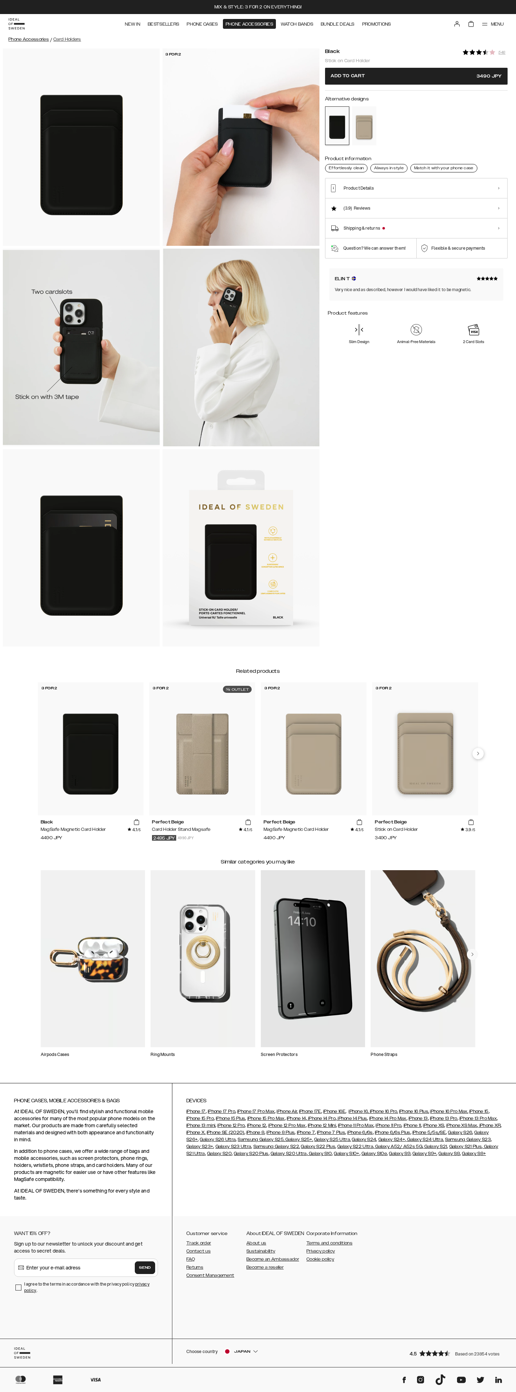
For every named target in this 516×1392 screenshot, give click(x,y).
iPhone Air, (287, 1111)
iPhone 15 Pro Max (266, 1118)
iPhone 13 (418, 1118)
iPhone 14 (296, 1118)
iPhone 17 (196, 1111)
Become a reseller (265, 1267)
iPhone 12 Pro (231, 1125)
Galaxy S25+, (298, 1139)
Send (145, 1267)
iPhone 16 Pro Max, (449, 1111)
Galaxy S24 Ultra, (425, 1139)
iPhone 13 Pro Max (478, 1118)
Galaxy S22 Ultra (355, 1146)
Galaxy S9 (399, 1153)
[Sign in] (457, 24)
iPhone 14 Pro (321, 1118)
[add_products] (136, 822)
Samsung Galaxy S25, (261, 1139)
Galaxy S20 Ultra (289, 1153)
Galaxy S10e (374, 1153)
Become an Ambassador (272, 1259)
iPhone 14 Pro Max (387, 1118)
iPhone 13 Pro (443, 1118)
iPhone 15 (479, 1111)
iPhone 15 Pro (200, 1118)
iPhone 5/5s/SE (429, 1132)
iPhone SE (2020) (225, 1132)
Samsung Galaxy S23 (468, 1139)
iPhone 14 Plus (352, 1118)
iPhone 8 (255, 1132)
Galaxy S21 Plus (465, 1146)
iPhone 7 (306, 1132)
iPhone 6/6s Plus (392, 1132)
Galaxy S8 (449, 1153)
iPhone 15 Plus (230, 1118)
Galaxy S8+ (474, 1153)
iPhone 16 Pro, (383, 1111)
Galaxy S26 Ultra (218, 1139)
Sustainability (260, 1251)
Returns (194, 1267)
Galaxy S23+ (199, 1146)
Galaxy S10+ (346, 1153)
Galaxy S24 (364, 1139)
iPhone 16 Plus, (414, 1111)
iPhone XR (489, 1125)
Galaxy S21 (435, 1146)
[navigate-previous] (478, 753)
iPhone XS (433, 1125)
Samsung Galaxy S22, (276, 1146)
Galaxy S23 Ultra (233, 1146)
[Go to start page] (16, 23)
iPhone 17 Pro (221, 1111)
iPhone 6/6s (359, 1132)
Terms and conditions (329, 1243)
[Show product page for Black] (337, 125)
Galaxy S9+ (424, 1153)
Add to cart (416, 76)
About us (256, 1243)
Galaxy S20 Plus (251, 1153)
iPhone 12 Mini (322, 1125)
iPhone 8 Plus (280, 1132)
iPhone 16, (359, 1111)
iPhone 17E (310, 1111)
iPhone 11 (412, 1125)
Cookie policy (320, 1259)
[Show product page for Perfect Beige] (364, 125)
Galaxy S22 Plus (318, 1146)
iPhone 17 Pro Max (255, 1111)
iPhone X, (196, 1132)
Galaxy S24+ (391, 1139)
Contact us (198, 1251)
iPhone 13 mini (200, 1125)
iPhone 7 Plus (331, 1132)
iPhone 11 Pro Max (355, 1125)
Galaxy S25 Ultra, (332, 1139)
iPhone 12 (256, 1125)
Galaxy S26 (460, 1132)
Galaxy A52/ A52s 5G (398, 1146)
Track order (198, 1243)
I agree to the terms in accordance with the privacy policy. (87, 1287)
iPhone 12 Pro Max (286, 1125)
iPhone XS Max (461, 1125)
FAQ (190, 1259)
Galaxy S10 (320, 1153)
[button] (456, 1353)
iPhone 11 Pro (388, 1125)
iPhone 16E (334, 1111)
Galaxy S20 (219, 1153)
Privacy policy (320, 1251)
